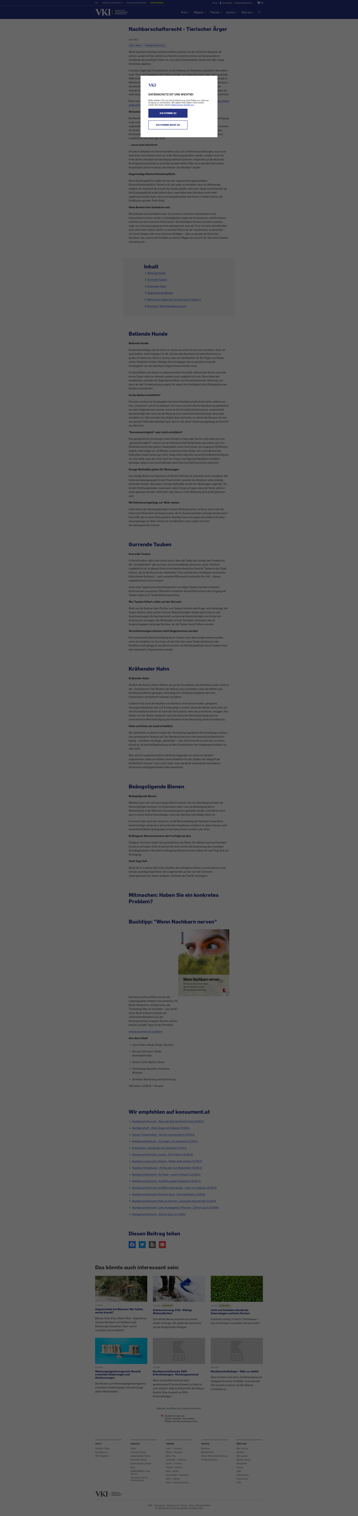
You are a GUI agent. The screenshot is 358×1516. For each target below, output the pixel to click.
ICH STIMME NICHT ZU (168, 125)
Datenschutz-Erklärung (182, 104)
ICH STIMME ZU (168, 113)
